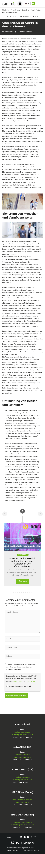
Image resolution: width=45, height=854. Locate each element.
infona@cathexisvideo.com (22, 822)
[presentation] (4, 513)
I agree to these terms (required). (19, 686)
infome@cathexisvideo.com (22, 800)
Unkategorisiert (22, 555)
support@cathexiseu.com (22, 780)
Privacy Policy (17, 681)
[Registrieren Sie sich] (21, 16)
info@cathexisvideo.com (22, 732)
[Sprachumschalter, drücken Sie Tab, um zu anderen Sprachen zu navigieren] (27, 3)
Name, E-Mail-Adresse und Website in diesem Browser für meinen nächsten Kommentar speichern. (20, 666)
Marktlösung (15, 10)
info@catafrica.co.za (22, 754)
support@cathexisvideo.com (22, 735)
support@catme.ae (23, 802)
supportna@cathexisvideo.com (22, 825)
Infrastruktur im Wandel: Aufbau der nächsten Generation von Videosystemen (22, 562)
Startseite (5, 10)
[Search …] (33, 3)
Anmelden (13, 16)
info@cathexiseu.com (22, 777)
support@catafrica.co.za (22, 757)
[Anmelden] (8, 16)
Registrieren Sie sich (30, 16)
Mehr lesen (22, 581)
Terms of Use (31, 681)
